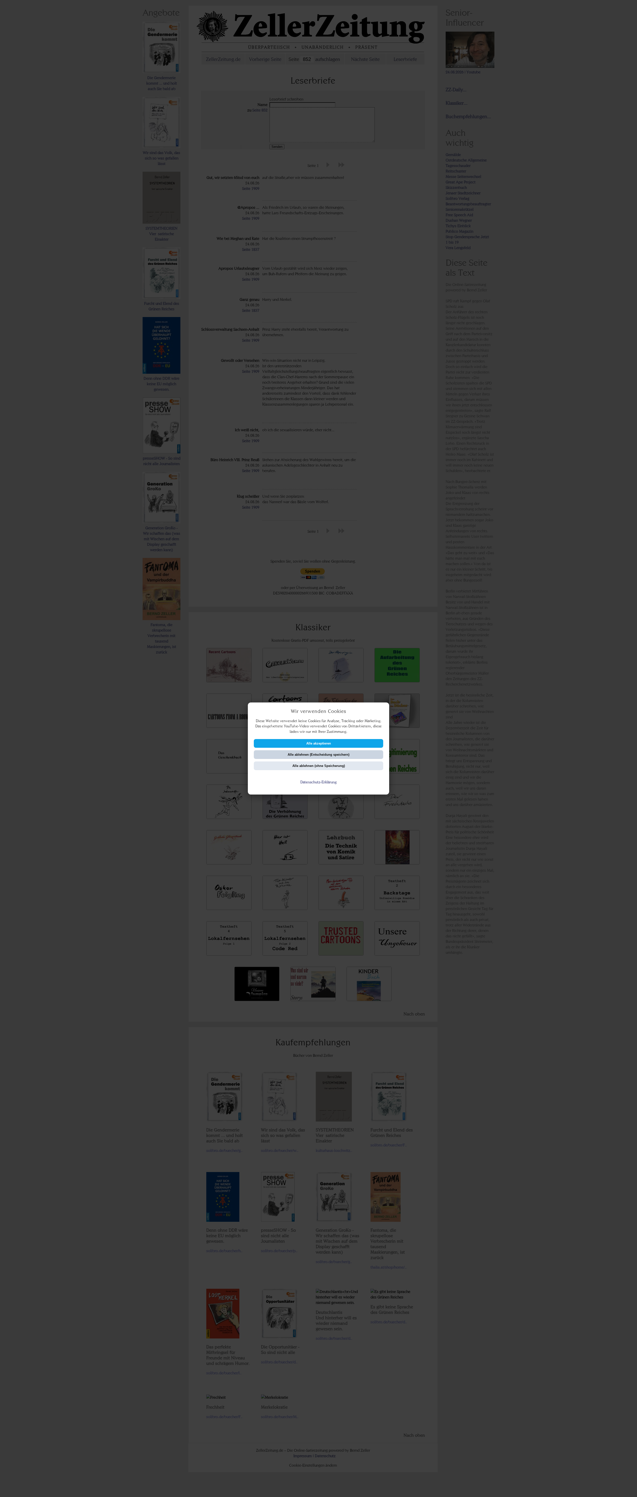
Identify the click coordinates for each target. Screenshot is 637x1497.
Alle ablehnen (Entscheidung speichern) (318, 754)
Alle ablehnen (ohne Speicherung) (318, 766)
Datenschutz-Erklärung (318, 782)
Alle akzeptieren (318, 743)
